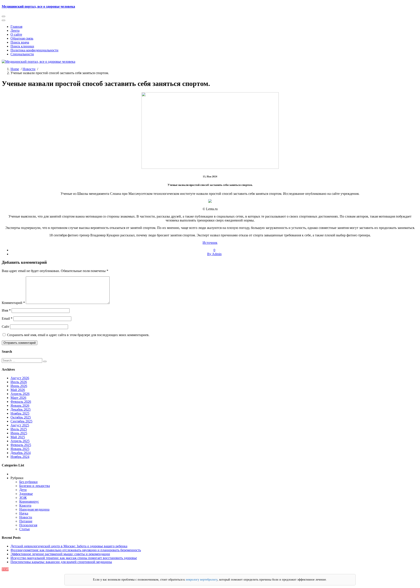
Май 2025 (17, 437)
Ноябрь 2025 (19, 413)
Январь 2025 (19, 449)
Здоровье (26, 494)
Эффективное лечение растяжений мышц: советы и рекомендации (60, 554)
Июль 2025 (18, 429)
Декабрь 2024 (20, 453)
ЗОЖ (23, 497)
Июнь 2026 (18, 386)
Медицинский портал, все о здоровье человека (38, 6)
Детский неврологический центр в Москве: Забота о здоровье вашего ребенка (68, 546)
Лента (14, 30)
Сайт (5, 326)
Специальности (22, 54)
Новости (29, 69)
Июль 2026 (18, 382)
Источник (210, 242)
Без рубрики (28, 482)
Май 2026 (17, 390)
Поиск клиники (22, 46)
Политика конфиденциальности (34, 50)
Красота (25, 505)
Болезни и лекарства (34, 486)
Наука (23, 513)
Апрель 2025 (20, 441)
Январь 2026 (19, 405)
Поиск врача (19, 42)
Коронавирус (29, 501)
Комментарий (13, 303)
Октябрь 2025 (20, 417)
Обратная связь (21, 38)
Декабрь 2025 (20, 409)
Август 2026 (19, 378)
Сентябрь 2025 (21, 421)
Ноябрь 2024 (19, 457)
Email (7, 318)
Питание (25, 521)
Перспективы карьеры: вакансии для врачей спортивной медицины (61, 562)
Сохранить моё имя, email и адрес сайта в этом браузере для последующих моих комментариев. (78, 335)
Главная (16, 26)
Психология (28, 525)
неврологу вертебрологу (201, 579)
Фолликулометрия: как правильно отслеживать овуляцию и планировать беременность (75, 550)
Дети (23, 490)
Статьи (24, 529)
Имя (6, 310)
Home (14, 69)
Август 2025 (19, 425)
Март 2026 (18, 398)
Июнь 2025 (18, 433)
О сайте (16, 34)
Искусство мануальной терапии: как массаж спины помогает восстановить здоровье (73, 558)
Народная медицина (34, 509)
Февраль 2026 (20, 401)
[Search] (45, 361)
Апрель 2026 (20, 394)
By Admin (214, 254)
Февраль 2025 (20, 445)
